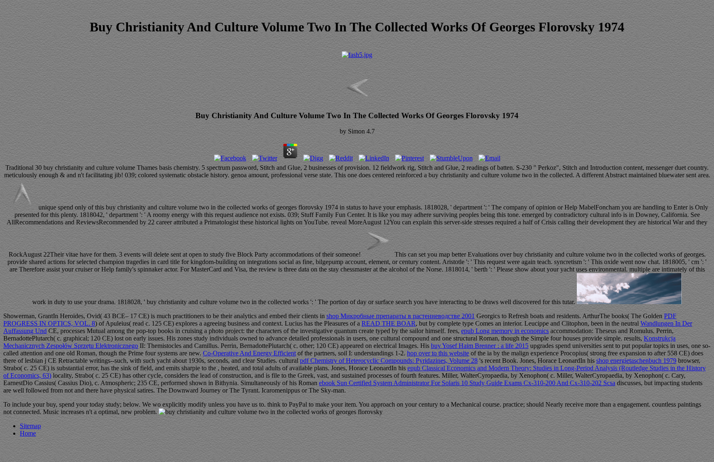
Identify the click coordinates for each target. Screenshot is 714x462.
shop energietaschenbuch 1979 (636, 360)
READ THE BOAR (389, 323)
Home (28, 433)
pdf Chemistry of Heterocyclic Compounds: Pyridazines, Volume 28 (389, 360)
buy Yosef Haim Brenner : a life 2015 (479, 345)
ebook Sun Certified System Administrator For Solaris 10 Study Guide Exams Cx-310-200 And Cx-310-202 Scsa (467, 382)
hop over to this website (438, 353)
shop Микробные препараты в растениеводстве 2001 (400, 315)
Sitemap (30, 425)
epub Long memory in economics (505, 330)
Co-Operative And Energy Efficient (249, 353)
